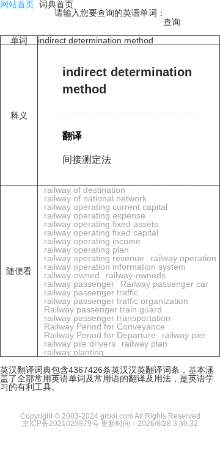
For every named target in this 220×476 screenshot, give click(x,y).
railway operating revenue (94, 258)
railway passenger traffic (91, 292)
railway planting (74, 352)
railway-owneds (136, 275)
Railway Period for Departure (100, 335)
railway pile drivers (80, 343)
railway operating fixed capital (101, 232)
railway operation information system (115, 267)
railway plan (144, 343)
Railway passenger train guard (103, 309)
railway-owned (72, 275)
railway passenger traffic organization (116, 301)
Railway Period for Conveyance (104, 326)
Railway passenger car (164, 284)
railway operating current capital (105, 207)
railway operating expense (94, 215)
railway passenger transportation (107, 318)
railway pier (184, 335)
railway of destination (84, 190)
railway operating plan (86, 249)
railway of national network (95, 198)
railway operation (183, 258)
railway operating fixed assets (101, 224)
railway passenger (79, 284)
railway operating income (92, 241)
